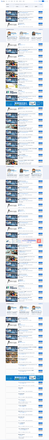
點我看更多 (40, 29)
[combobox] (29, 4)
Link (7, 30)
